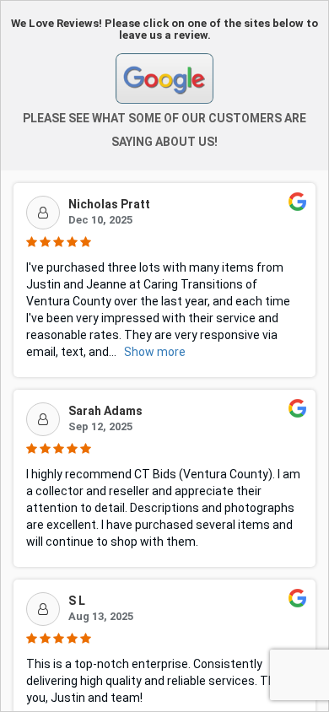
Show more (155, 352)
